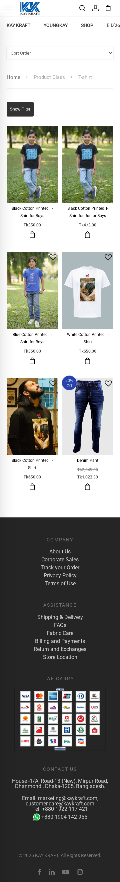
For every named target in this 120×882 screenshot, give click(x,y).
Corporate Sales (60, 559)
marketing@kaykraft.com (67, 798)
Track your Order (60, 567)
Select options (32, 235)
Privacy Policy (60, 575)
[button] (53, 131)
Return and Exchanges (60, 649)
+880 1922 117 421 (65, 809)
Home (13, 77)
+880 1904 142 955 (64, 817)
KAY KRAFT (18, 25)
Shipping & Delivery (60, 617)
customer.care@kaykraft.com (60, 803)
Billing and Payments (60, 641)
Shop (87, 25)
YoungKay (56, 25)
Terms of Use (60, 583)
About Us (60, 551)
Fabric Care (60, 633)
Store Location (60, 657)
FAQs (60, 625)
